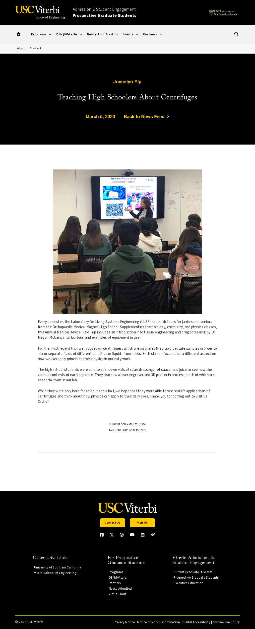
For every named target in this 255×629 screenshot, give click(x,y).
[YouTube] (132, 535)
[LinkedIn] (142, 535)
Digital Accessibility (196, 622)
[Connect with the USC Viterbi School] (153, 535)
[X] (112, 535)
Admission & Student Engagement (104, 12)
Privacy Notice (124, 622)
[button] (18, 34)
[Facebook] (102, 535)
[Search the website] (236, 34)
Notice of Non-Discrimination (158, 622)
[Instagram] (122, 535)
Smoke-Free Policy (226, 622)
